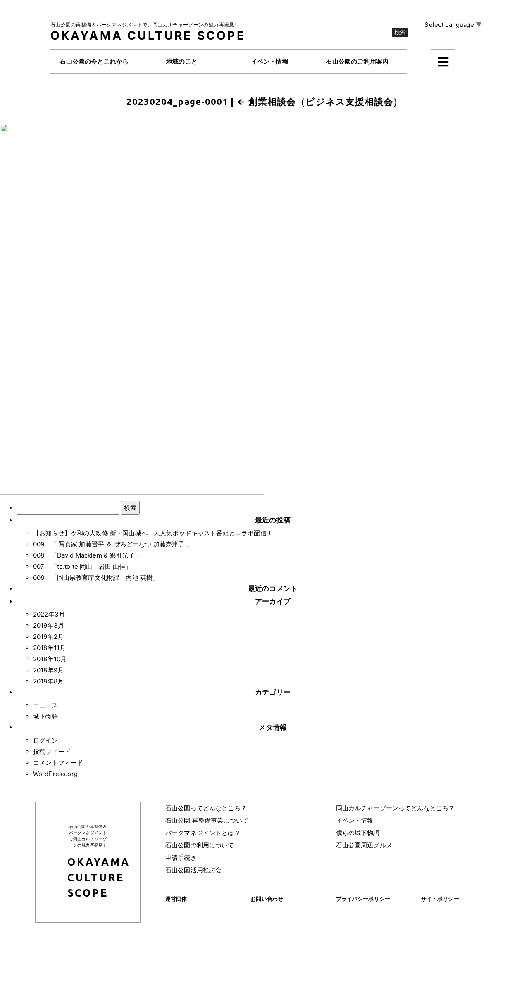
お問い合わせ (266, 898)
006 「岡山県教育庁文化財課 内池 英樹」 (96, 577)
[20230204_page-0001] (132, 309)
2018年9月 (48, 670)
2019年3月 (48, 625)
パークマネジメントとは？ (203, 833)
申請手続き (181, 857)
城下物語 (45, 716)
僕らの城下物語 (358, 833)
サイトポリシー (440, 898)
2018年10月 (50, 659)
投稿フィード (52, 751)
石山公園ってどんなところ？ (206, 808)
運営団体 (176, 898)
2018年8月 (48, 681)
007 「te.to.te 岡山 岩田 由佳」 (82, 566)
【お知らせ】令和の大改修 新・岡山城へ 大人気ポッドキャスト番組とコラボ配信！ (153, 533)
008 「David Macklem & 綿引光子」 (87, 555)
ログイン (45, 740)
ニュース (45, 705)
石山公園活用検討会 (193, 870)
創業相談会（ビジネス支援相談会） (320, 101)
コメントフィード (58, 762)
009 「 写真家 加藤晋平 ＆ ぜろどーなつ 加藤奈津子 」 (113, 544)
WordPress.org (55, 774)
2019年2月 (48, 637)
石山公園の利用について (199, 845)
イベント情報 (355, 820)
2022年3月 (49, 614)
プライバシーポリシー (363, 898)
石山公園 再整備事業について (206, 820)
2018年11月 (49, 648)
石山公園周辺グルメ (364, 845)
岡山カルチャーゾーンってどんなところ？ (395, 808)
